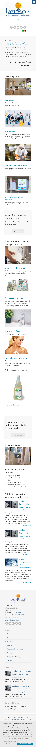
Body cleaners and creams (16, 358)
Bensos (18, 9)
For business (10, 131)
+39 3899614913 (19, 615)
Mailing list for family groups (15, 657)
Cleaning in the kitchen (15, 268)
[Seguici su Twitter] (14, 28)
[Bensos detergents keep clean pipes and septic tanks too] (11, 562)
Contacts (9, 660)
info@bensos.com (20, 20)
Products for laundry (14, 298)
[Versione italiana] (23, 31)
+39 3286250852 (13, 617)
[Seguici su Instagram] (18, 28)
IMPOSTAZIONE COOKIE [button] (20, 739)
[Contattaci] (21, 28)
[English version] (25, 31)
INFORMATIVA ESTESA (10, 741)
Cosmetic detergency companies (14, 198)
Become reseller (19, 435)
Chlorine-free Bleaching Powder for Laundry (16, 398)
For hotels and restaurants (16, 165)
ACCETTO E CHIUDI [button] (25, 744)
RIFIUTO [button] (8, 744)
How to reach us (11, 641)
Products (9, 645)
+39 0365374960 (16, 612)
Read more (19, 231)
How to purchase (11, 653)
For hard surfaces (12, 331)
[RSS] (24, 28)
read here (16, 719)
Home (8, 634)
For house (9, 99)
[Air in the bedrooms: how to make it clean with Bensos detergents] (11, 504)
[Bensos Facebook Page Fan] (11, 28)
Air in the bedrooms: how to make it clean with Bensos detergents (21, 674)
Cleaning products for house (15, 649)
